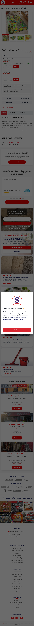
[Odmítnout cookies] (3, 294)
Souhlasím (17, 330)
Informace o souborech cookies (14, 319)
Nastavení (5, 325)
